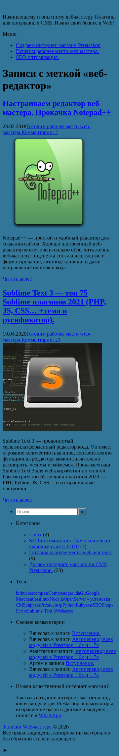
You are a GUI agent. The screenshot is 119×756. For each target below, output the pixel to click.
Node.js (57, 599)
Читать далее (17, 279)
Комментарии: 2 (39, 132)
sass (89, 605)
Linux (35, 534)
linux (45, 599)
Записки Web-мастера (27, 5)
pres (36, 605)
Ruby (81, 605)
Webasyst (64, 611)
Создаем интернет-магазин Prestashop (58, 45)
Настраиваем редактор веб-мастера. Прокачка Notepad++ (57, 108)
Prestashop (51, 605)
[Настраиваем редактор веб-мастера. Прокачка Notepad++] (49, 226)
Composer (58, 593)
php (28, 605)
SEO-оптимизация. (37, 57)
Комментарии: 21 (40, 340)
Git (83, 593)
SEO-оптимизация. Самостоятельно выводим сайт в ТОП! (69, 543)
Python (69, 605)
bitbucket (24, 593)
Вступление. (86, 633)
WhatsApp (50, 715)
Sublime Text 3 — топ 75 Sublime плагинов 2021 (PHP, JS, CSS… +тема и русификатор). (54, 306)
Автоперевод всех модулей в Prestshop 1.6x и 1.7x (71, 642)
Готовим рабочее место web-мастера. (57, 51)
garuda (73, 593)
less (36, 599)
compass (41, 593)
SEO (97, 605)
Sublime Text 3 (41, 611)
